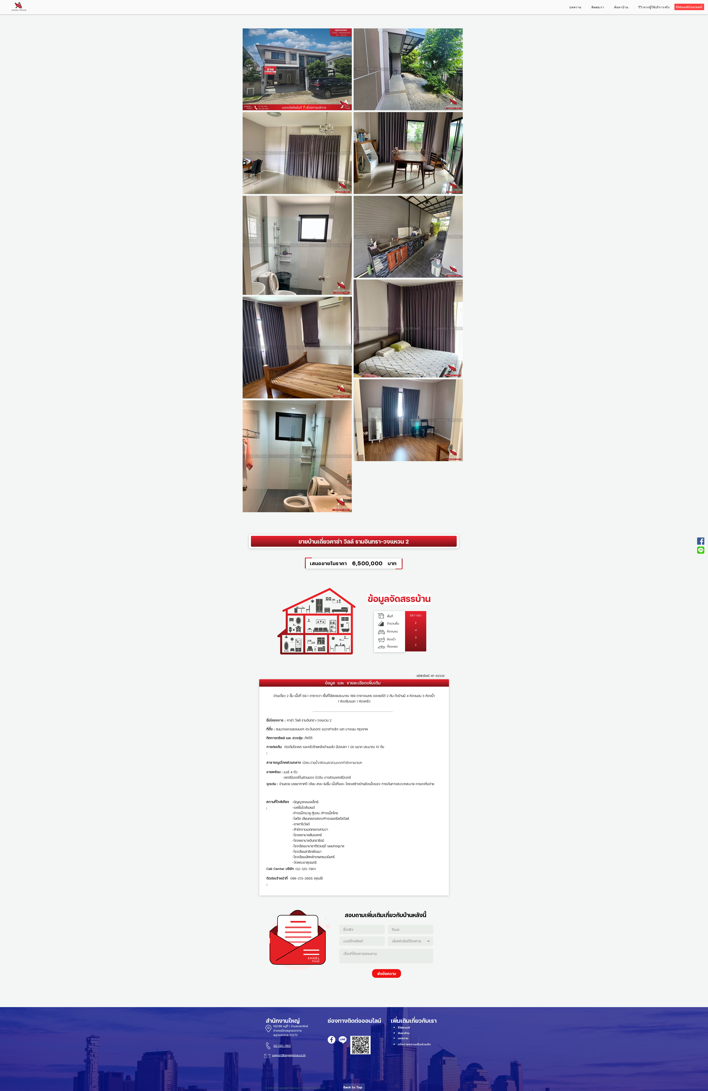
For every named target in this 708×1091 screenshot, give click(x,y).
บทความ (403, 1038)
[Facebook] (700, 541)
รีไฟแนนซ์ (404, 1027)
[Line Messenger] (700, 550)
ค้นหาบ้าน (403, 1033)
